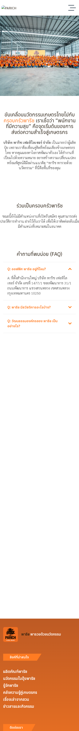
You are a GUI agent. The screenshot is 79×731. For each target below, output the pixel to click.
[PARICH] (8, 8)
